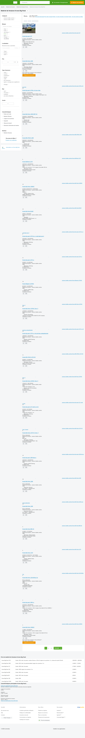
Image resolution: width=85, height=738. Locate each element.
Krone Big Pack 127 (6, 666)
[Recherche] (21, 2)
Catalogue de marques (24, 719)
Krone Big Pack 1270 (27, 552)
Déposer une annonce (29, 75)
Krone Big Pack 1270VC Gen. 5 (30, 308)
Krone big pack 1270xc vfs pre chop (31, 90)
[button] (23, 47)
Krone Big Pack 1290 (27, 61)
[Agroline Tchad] (6, 2)
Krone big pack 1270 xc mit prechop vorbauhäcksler (35, 333)
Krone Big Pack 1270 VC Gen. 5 (30, 432)
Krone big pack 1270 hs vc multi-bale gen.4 (33, 236)
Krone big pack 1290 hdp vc (29, 457)
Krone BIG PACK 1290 (28, 138)
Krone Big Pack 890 (6, 672)
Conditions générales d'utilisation (26, 710)
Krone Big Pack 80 (5, 675)
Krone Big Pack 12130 (6, 681)
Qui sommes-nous (5, 710)
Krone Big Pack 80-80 (27, 211)
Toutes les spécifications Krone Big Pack (9, 685)
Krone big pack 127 (27, 36)
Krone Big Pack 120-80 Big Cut (30, 577)
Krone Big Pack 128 (6, 678)
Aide (2, 712)
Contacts (3, 715)
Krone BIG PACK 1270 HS (28, 357)
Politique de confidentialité (25, 712)
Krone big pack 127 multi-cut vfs (30, 407)
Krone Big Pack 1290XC (28, 186)
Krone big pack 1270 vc (28, 260)
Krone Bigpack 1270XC (28, 283)
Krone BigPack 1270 (27, 161)
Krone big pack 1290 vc (28, 602)
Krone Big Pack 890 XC (28, 529)
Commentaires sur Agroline (25, 717)
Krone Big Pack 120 (6, 669)
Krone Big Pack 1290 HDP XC (29, 114)
